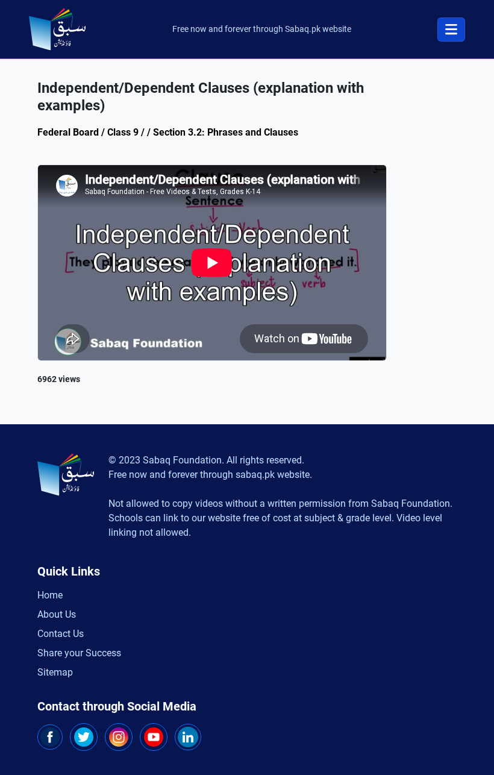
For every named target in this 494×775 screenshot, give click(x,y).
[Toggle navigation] (451, 29)
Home (50, 595)
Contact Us (60, 633)
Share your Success (79, 653)
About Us (56, 614)
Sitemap (55, 672)
